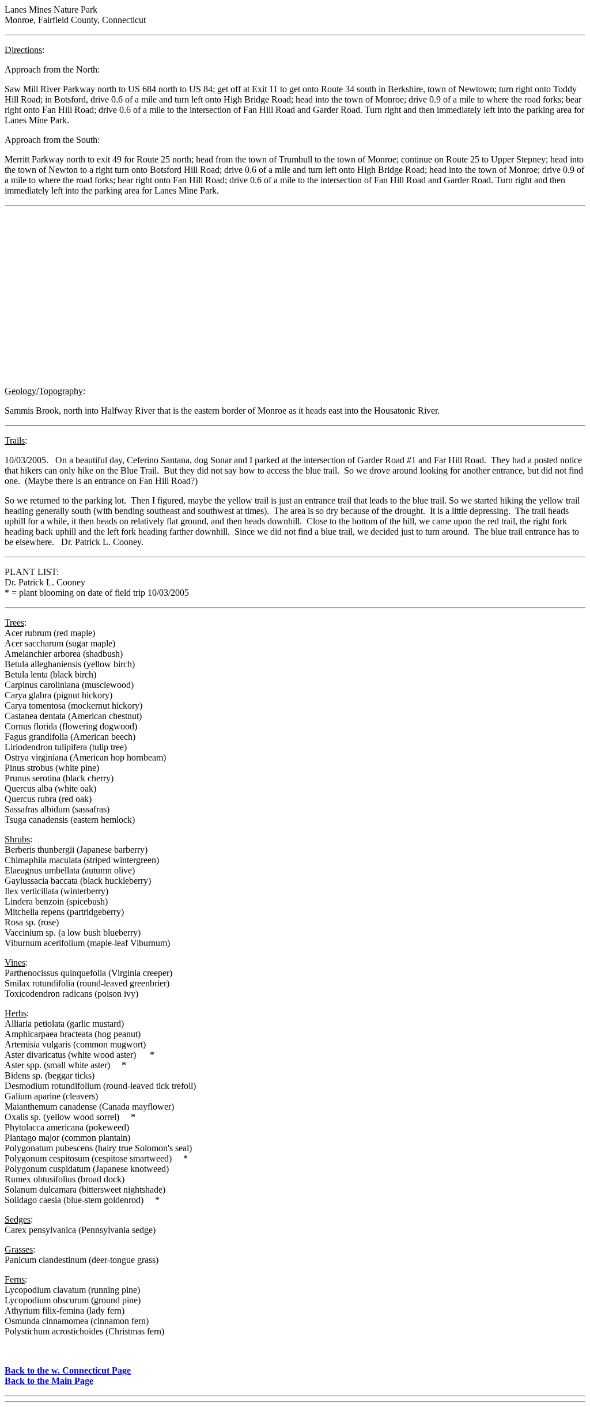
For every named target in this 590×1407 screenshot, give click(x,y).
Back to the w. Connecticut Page (68, 1370)
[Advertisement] (295, 296)
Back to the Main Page (49, 1381)
